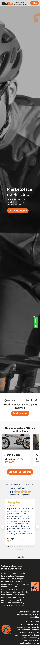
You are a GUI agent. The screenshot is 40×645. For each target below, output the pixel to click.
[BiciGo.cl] (7, 3)
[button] (6, 546)
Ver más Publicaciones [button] (20, 472)
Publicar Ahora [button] (20, 413)
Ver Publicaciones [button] (18, 210)
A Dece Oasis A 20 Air (13, 459)
